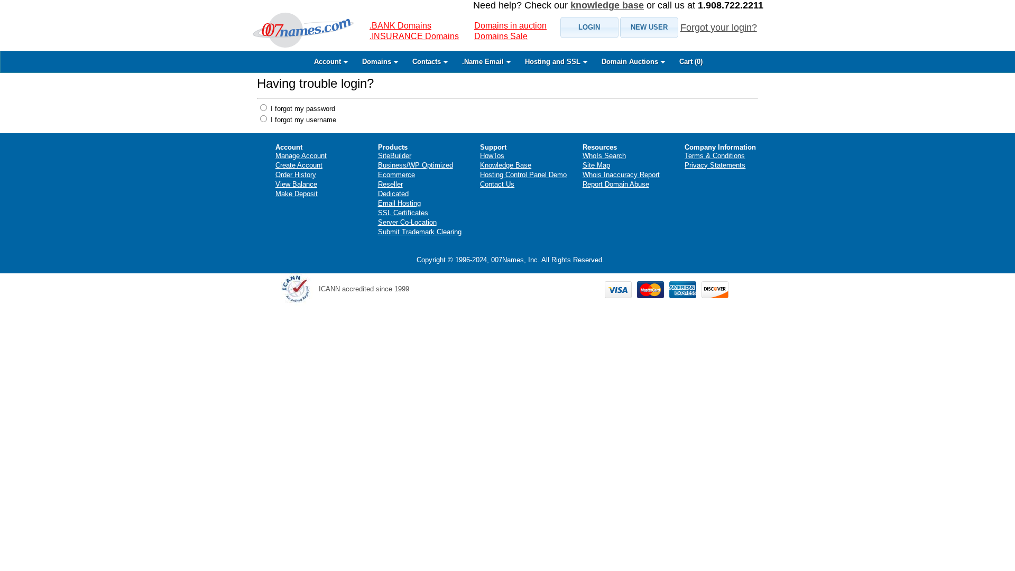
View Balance (296, 184)
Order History (295, 175)
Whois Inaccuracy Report (621, 175)
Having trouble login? (315, 83)
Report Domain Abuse (616, 184)
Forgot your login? (718, 27)
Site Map (596, 165)
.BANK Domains (400, 25)
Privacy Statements (715, 165)
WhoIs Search (604, 156)
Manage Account (301, 156)
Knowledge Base (505, 165)
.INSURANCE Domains (414, 36)
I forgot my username (302, 120)
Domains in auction (510, 25)
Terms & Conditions (715, 156)
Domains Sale (501, 36)
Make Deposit (296, 194)
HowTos (492, 156)
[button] (589, 27)
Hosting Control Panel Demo (523, 175)
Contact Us (497, 184)
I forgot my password (302, 109)
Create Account (298, 165)
